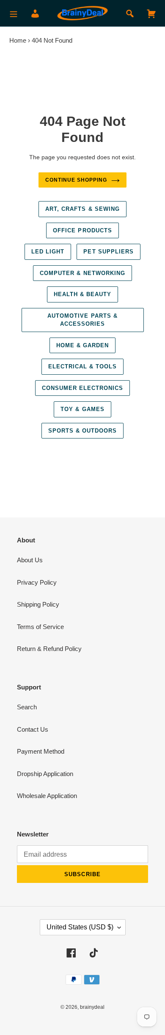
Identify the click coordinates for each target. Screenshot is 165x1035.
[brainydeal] (82, 13)
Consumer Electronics (83, 388)
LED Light (47, 251)
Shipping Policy (38, 604)
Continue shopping (76, 180)
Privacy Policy (37, 582)
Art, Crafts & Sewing (82, 209)
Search (27, 707)
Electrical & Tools (82, 366)
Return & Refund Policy (49, 648)
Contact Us (32, 729)
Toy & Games (82, 409)
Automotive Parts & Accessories (82, 320)
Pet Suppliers (108, 251)
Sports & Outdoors (82, 431)
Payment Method (40, 751)
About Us (30, 560)
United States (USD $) (80, 927)
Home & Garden (82, 345)
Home (17, 40)
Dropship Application (45, 773)
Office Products (82, 230)
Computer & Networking (82, 273)
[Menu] (14, 13)
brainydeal (92, 1007)
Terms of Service (40, 626)
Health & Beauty (83, 294)
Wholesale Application (47, 795)
